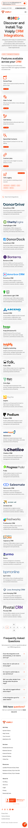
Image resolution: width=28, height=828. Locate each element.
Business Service (7, 750)
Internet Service (7, 753)
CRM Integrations (7, 4)
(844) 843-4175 (7, 739)
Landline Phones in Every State (11, 767)
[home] (6, 12)
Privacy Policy (4, 813)
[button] (25, 12)
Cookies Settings (5, 818)
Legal (4, 787)
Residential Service (8, 747)
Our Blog (5, 782)
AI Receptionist (15, 2)
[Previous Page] (14, 624)
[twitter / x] (7, 809)
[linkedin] (10, 809)
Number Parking (7, 756)
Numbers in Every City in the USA (11, 770)
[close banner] (24, 3)
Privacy (4, 790)
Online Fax (5, 759)
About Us (5, 784)
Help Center (6, 733)
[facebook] (2, 809)
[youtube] (12, 809)
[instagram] (5, 809)
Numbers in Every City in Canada (11, 773)
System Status (6, 730)
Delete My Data (7, 793)
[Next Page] (14, 630)
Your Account (6, 736)
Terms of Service (5, 816)
